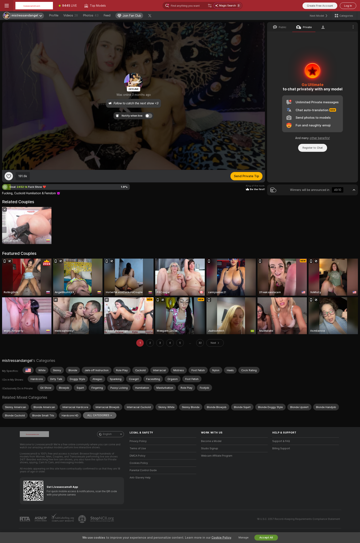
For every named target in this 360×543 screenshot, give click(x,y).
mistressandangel (17, 360)
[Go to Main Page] (34, 5)
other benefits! (320, 138)
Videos (70, 15)
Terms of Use (138, 448)
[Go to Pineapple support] (82, 519)
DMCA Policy (137, 455)
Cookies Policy (139, 463)
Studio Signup (209, 448)
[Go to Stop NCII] (102, 519)
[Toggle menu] (6, 5)
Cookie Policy (221, 537)
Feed (107, 15)
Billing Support (281, 448)
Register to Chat (312, 147)
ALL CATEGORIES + (99, 415)
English (107, 434)
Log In (348, 5)
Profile (53, 15)
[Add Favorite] (9, 176)
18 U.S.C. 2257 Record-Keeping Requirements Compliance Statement (298, 519)
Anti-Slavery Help (140, 477)
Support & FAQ (281, 441)
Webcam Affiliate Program (216, 455)
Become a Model (211, 441)
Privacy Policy (138, 441)
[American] (28, 370)
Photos (91, 15)
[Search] (210, 6)
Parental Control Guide (143, 470)
